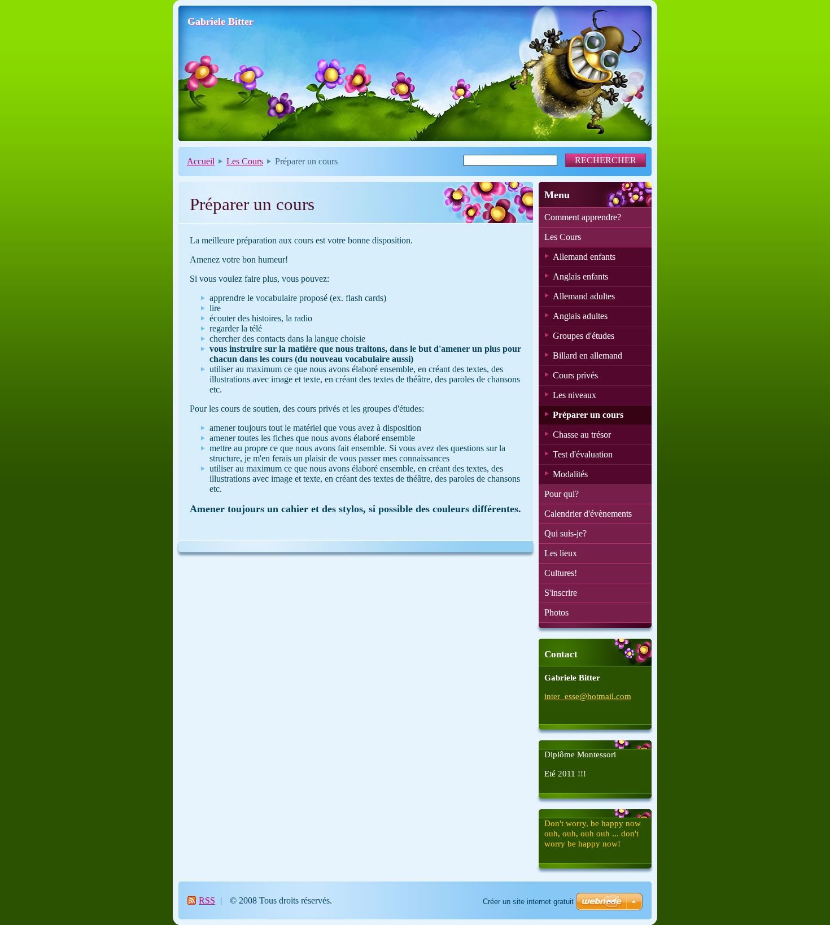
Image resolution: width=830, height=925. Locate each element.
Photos (556, 612)
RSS (207, 900)
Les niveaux (574, 395)
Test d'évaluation (583, 454)
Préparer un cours (588, 415)
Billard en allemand (587, 355)
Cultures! (560, 573)
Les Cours (244, 161)
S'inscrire (560, 592)
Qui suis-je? (565, 533)
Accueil (201, 161)
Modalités (570, 474)
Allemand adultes (584, 296)
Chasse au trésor (582, 434)
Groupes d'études (583, 336)
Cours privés (575, 375)
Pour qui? (561, 494)
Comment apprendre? (582, 217)
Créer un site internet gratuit (528, 901)
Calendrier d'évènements (588, 513)
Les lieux (560, 553)
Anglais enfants (580, 276)
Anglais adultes (580, 316)
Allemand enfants (584, 256)
